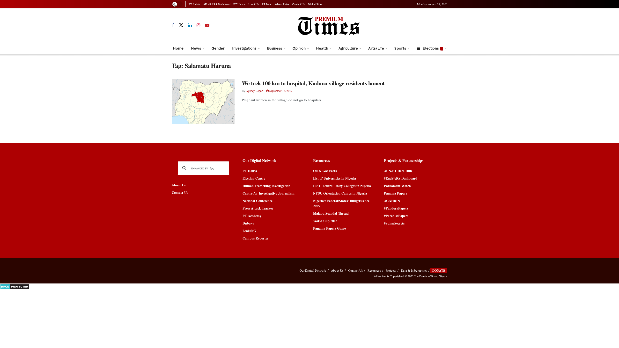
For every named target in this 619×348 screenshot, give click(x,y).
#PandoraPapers (396, 208)
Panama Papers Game (329, 228)
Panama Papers (395, 193)
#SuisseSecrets (394, 223)
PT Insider (195, 4)
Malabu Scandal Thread (331, 213)
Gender (218, 48)
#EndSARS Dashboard (217, 4)
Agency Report (254, 91)
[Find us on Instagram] (198, 25)
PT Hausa (239, 4)
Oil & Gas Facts (325, 170)
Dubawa (248, 223)
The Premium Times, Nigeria (430, 276)
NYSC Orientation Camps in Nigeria (340, 193)
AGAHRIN (392, 200)
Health (322, 48)
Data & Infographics (414, 270)
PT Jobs (266, 4)
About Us (253, 4)
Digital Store (315, 4)
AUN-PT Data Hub (398, 170)
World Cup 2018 (325, 220)
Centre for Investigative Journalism (269, 193)
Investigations (244, 48)
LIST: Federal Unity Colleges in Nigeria (342, 185)
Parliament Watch (397, 185)
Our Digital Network (313, 270)
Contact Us (298, 4)
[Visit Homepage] (328, 25)
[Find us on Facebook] (173, 25)
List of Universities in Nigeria (334, 178)
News (196, 48)
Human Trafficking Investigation (266, 185)
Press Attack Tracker (258, 208)
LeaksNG (249, 230)
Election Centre (254, 178)
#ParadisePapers (396, 215)
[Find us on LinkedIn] (190, 25)
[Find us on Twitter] (181, 25)
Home (178, 48)
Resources (374, 270)
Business (274, 48)
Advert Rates (281, 4)
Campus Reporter (256, 238)
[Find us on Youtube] (207, 25)
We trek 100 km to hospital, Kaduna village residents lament (313, 83)
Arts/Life (376, 48)
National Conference (258, 200)
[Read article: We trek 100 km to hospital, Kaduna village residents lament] (203, 101)
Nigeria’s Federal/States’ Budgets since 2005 (341, 203)
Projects (391, 270)
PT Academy (252, 215)
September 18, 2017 (280, 91)
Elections (431, 48)
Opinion (299, 48)
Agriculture (348, 48)
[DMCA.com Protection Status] (14, 286)
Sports (400, 48)
